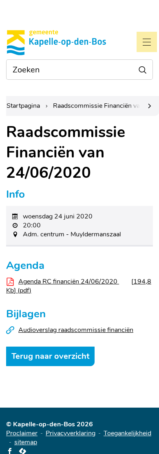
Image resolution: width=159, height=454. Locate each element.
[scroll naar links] (149, 106)
